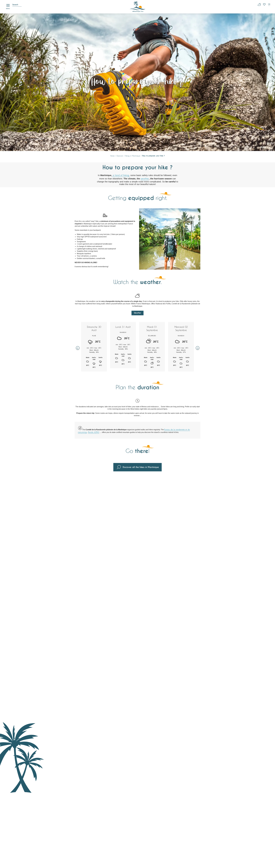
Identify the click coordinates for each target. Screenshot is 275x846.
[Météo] (259, 5)
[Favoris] (264, 4)
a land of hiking (120, 175)
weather (145, 178)
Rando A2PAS (93, 432)
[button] (269, 4)
